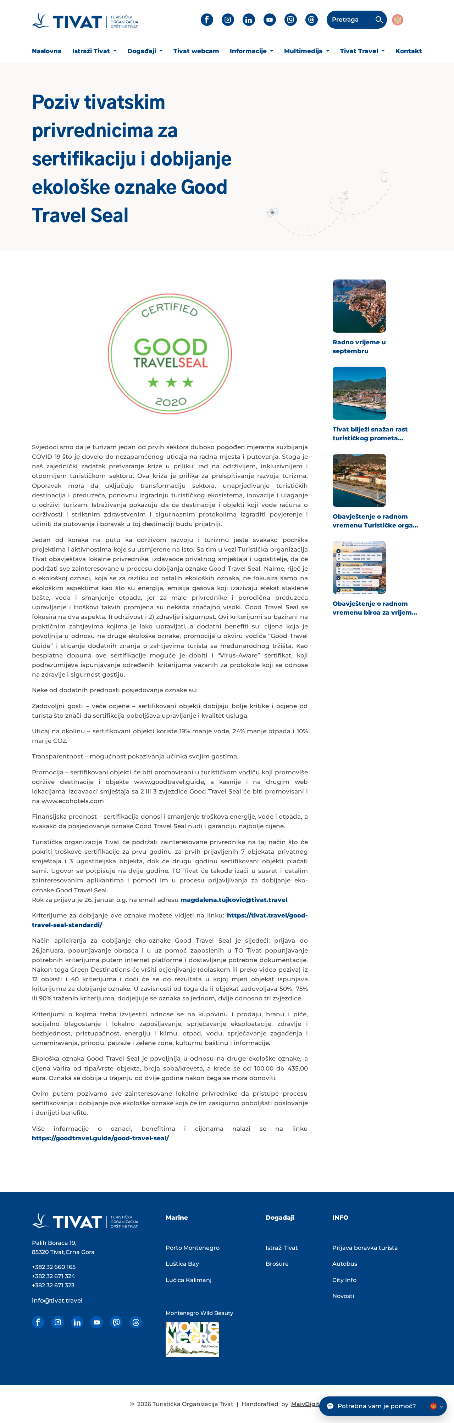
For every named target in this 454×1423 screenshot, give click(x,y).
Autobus (344, 1263)
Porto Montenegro (193, 1247)
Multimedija (304, 51)
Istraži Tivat (92, 51)
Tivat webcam (196, 51)
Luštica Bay (182, 1263)
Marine (177, 1217)
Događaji (142, 51)
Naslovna (47, 51)
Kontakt (408, 51)
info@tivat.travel (57, 1300)
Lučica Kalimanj (189, 1280)
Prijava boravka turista (365, 1247)
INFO (340, 1217)
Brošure (277, 1263)
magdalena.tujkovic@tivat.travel (234, 899)
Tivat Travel (360, 51)
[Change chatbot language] (436, 1406)
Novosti (343, 1296)
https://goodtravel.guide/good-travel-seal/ (100, 1138)
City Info (344, 1280)
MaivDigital (308, 1404)
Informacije (249, 51)
